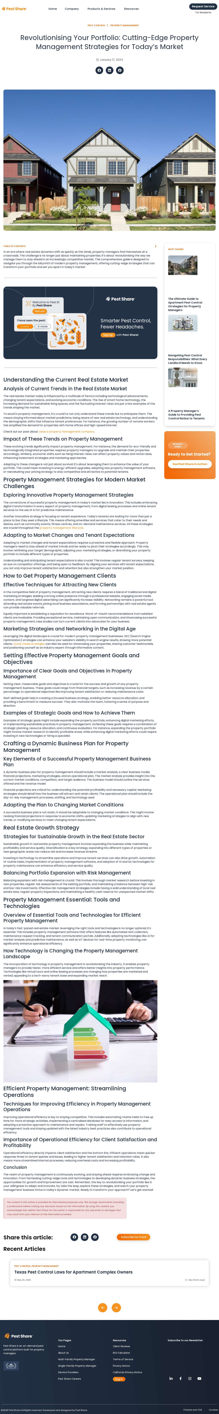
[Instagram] (189, 1378)
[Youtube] (199, 1378)
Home (61, 1346)
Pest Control (22, 1266)
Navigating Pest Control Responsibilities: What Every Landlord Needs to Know (187, 359)
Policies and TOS (193, 1409)
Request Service (203, 6)
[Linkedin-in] (171, 1378)
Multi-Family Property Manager (76, 1359)
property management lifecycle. (62, 528)
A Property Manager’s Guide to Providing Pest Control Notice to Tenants (186, 414)
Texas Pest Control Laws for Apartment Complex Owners (73, 1272)
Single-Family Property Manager (77, 1366)
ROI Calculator (121, 1353)
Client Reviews (121, 1346)
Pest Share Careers (69, 1379)
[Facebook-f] (180, 1378)
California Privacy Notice (127, 1372)
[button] (99, 70)
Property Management (45, 1266)
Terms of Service (123, 1359)
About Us (63, 1353)
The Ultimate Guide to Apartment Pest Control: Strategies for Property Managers (185, 304)
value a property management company (66, 432)
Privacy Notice (121, 1366)
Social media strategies (29, 644)
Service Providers (68, 1372)
